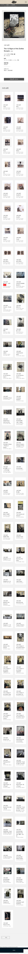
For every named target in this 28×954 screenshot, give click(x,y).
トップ (2, 4)
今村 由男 (13, 4)
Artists (7, 4)
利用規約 (14, 950)
